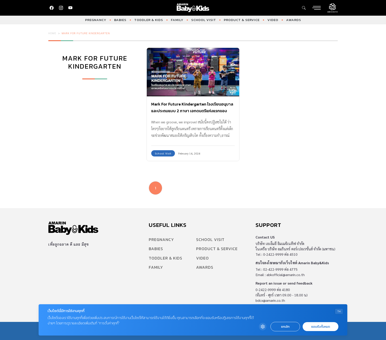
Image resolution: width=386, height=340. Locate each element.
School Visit (203, 19)
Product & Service (242, 19)
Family (177, 19)
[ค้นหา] (303, 7)
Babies (120, 19)
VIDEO (272, 19)
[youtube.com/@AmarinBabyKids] (70, 7)
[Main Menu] (316, 8)
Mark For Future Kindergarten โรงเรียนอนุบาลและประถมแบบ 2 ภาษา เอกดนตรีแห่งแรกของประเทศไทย (192, 110)
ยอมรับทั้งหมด (320, 326)
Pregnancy (95, 19)
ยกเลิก (285, 326)
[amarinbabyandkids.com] (193, 7)
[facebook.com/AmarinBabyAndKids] (51, 7)
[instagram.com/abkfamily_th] (61, 7)
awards (293, 19)
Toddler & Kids (148, 19)
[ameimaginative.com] (332, 7)
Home (52, 33)
